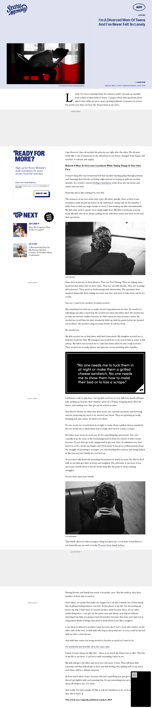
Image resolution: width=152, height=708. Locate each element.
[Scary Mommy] (17, 9)
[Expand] (133, 673)
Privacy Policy (18, 187)
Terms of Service (43, 186)
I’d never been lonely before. (111, 545)
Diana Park (141, 82)
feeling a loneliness (102, 182)
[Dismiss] (148, 673)
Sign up (39, 193)
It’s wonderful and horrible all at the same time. (87, 646)
